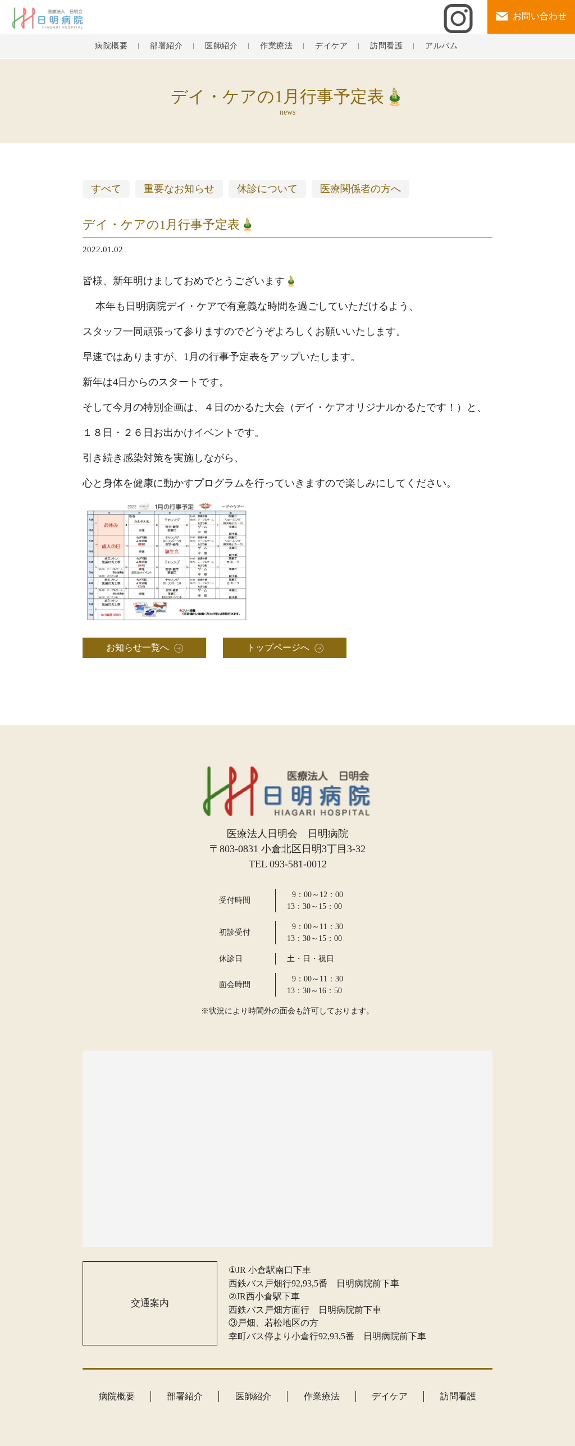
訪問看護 (386, 46)
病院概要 (111, 46)
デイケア (331, 46)
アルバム (441, 46)
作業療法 (276, 46)
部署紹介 (166, 46)
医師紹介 (221, 46)
